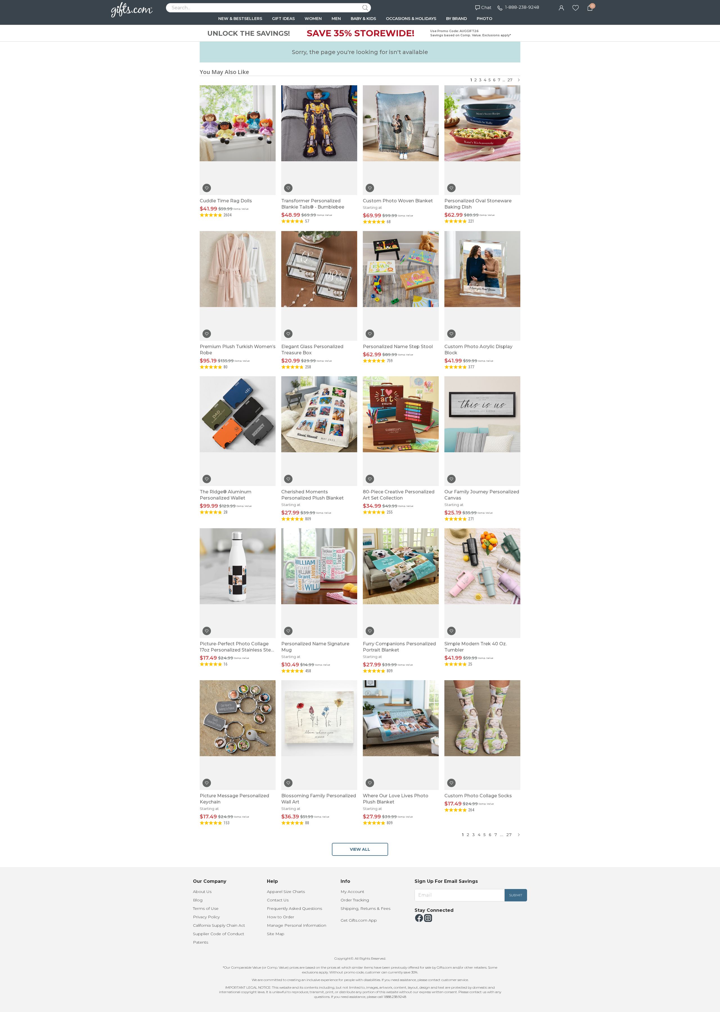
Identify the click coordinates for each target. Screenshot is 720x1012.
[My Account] (561, 7)
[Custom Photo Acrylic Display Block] (482, 286)
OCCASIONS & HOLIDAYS (411, 18)
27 (509, 79)
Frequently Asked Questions (294, 908)
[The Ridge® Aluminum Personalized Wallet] (238, 431)
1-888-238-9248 (522, 7)
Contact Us (278, 900)
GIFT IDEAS (283, 18)
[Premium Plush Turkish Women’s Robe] (238, 286)
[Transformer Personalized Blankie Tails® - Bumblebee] (319, 140)
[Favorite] (575, 7)
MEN (336, 18)
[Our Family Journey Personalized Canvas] (482, 431)
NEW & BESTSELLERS (240, 18)
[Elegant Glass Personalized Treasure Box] (319, 286)
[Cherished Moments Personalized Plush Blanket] (319, 431)
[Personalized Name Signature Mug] (319, 583)
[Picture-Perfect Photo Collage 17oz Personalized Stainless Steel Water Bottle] (238, 583)
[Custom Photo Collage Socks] (482, 735)
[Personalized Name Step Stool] (401, 286)
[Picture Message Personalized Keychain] (238, 735)
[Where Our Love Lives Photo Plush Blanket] (401, 735)
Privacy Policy (206, 916)
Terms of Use (206, 908)
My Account (352, 891)
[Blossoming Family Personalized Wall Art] (319, 735)
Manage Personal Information (296, 925)
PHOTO (484, 18)
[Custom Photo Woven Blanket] (401, 140)
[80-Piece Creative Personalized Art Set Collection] (401, 431)
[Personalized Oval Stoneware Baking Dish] (482, 140)
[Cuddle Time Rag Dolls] (238, 140)
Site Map (275, 933)
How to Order (280, 916)
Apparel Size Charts (286, 891)
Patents (200, 942)
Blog (197, 900)
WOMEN (313, 18)
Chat (486, 7)
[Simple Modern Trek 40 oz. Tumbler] (482, 583)
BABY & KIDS (363, 18)
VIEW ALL (360, 849)
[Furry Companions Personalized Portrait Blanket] (401, 583)
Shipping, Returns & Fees (365, 908)
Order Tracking (355, 900)
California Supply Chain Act (219, 925)
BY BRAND (456, 18)
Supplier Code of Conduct (218, 933)
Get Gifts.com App (359, 920)
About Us (202, 891)
